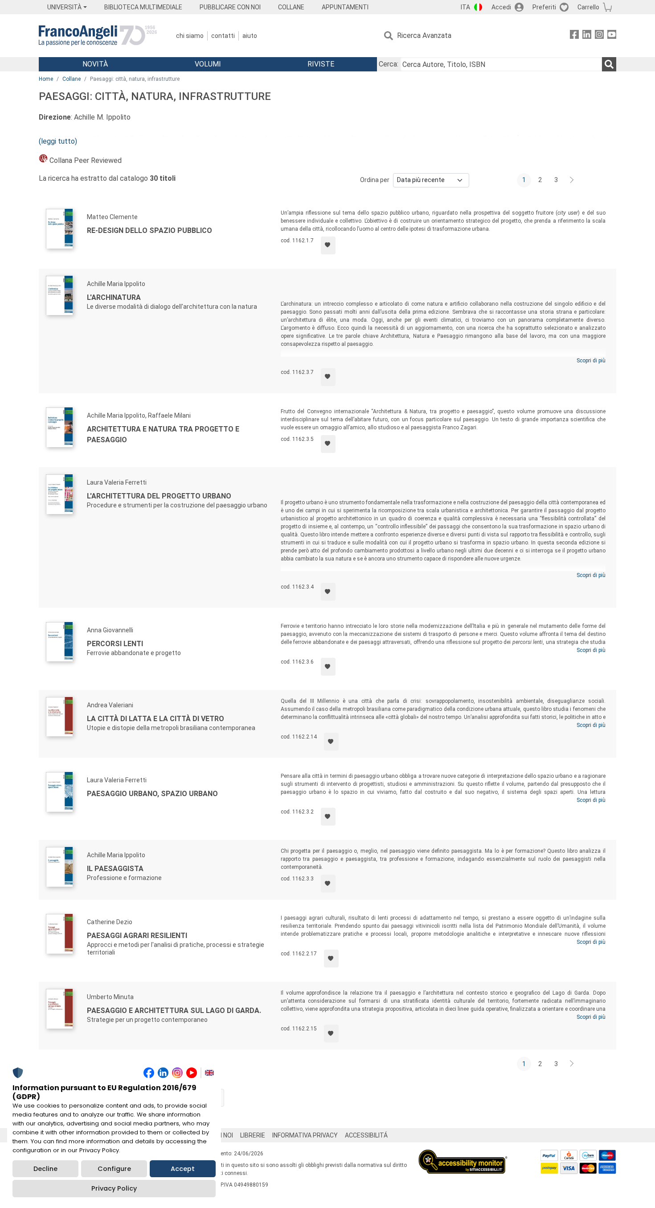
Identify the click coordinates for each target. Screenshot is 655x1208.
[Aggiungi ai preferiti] (328, 245)
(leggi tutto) (58, 141)
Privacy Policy (114, 1188)
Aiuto (249, 35)
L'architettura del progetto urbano (159, 496)
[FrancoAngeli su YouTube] (611, 36)
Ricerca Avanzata (424, 35)
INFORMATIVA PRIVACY (305, 1135)
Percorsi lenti (115, 643)
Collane (71, 79)
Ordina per (374, 179)
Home (46, 79)
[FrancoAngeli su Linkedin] (586, 36)
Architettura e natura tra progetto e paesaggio (163, 434)
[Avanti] (572, 180)
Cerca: (388, 64)
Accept (183, 1168)
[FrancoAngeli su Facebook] (574, 36)
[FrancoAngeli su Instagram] (599, 36)
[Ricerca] (609, 64)
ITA (465, 7)
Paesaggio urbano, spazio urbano (152, 793)
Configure (114, 1168)
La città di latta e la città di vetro (155, 718)
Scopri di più (591, 360)
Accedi (501, 7)
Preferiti (544, 7)
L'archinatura (114, 297)
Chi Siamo (190, 35)
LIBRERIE (252, 1135)
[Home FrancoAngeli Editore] (98, 35)
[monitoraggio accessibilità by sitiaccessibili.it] (463, 1154)
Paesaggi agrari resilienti (137, 935)
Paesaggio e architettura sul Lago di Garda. (174, 1010)
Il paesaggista (115, 868)
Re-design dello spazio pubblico (149, 230)
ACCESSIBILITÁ (366, 1135)
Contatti (223, 35)
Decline (45, 1168)
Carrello (588, 7)
